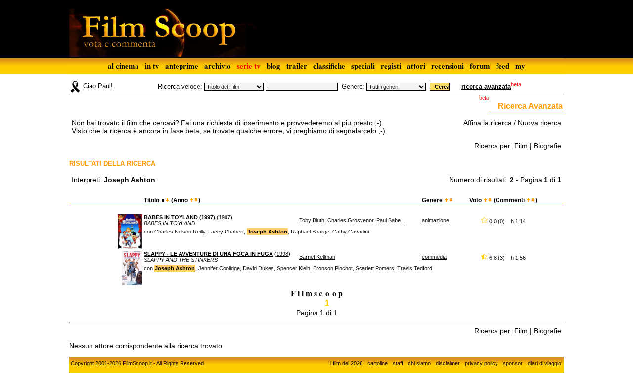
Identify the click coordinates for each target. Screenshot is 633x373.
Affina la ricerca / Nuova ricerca (512, 123)
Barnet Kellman (317, 257)
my (520, 65)
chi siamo (419, 363)
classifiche (329, 65)
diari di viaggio (544, 363)
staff (398, 363)
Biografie (547, 146)
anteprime (181, 65)
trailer (296, 65)
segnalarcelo (356, 131)
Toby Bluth (311, 220)
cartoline (377, 363)
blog (273, 65)
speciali (363, 65)
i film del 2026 (346, 363)
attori (416, 65)
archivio (217, 65)
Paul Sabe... (390, 220)
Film (521, 146)
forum (480, 65)
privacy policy (481, 363)
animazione (435, 220)
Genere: (353, 86)
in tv (152, 65)
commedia (434, 257)
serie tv (249, 65)
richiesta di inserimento (243, 123)
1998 (282, 254)
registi (391, 65)
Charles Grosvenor (350, 220)
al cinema (123, 65)
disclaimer (448, 363)
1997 (224, 217)
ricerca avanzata (486, 86)
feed (502, 65)
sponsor (513, 363)
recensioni (447, 65)
